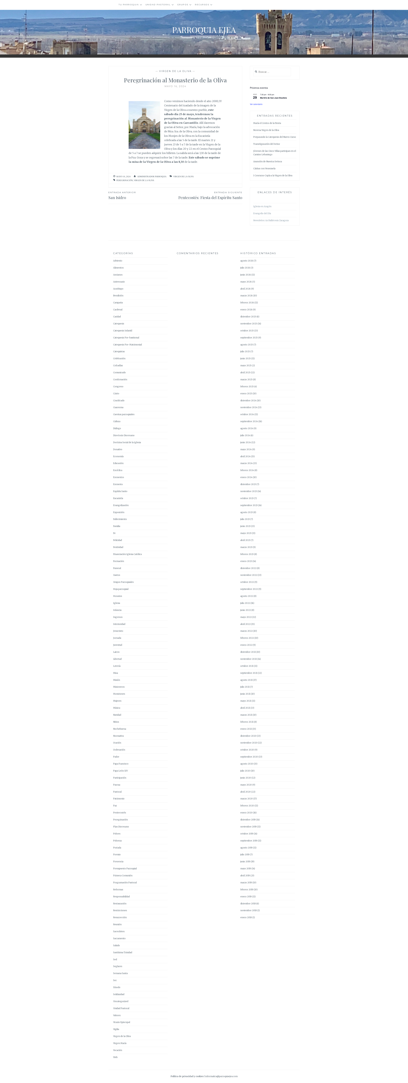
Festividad (118, 547)
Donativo (117, 449)
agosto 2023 (246, 512)
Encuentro (118, 477)
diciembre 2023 (248, 484)
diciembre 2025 (248, 316)
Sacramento (119, 938)
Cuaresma (118, 407)
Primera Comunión (122, 875)
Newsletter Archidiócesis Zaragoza (271, 220)
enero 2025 (246, 393)
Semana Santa (120, 973)
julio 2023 (245, 519)
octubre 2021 (246, 666)
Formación (118, 561)
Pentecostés (119, 812)
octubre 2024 (247, 414)
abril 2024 (245, 456)
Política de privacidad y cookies (187, 1076)
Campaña (118, 302)
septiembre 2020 (249, 756)
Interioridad (119, 624)
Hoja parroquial (120, 589)
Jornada (117, 638)
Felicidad (117, 540)
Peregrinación (124, 180)
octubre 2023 (247, 498)
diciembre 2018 (248, 903)
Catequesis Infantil (122, 330)
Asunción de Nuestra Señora (267, 161)
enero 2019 (246, 896)
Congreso (118, 386)
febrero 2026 (247, 302)
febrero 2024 (247, 470)
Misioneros (119, 687)
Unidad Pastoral (158, 4)
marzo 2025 (246, 379)
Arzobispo (118, 288)
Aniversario (119, 281)
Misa (115, 673)
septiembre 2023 (249, 505)
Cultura (116, 421)
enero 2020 (246, 812)
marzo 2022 (246, 631)
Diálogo (117, 428)
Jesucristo (118, 631)
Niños (116, 722)
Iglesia (116, 603)
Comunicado (119, 372)
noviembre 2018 (248, 910)
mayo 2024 (246, 449)
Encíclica (117, 470)
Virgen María (119, 1043)
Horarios (117, 596)
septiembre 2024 (249, 421)
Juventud (117, 645)
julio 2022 (245, 603)
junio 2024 (245, 442)
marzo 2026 (246, 295)
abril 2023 (245, 540)
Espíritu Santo (120, 491)
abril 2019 (245, 875)
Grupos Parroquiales (123, 582)
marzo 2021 (246, 715)
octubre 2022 (247, 582)
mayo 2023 (245, 533)
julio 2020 (245, 770)
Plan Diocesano (121, 826)
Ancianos (118, 274)
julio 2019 (244, 854)
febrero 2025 (247, 386)
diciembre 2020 (248, 736)
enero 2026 (246, 309)
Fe (114, 533)
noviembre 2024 (248, 407)
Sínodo (116, 987)
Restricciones (120, 910)
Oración (117, 742)
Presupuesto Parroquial (125, 868)
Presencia (118, 861)
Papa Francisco (120, 763)
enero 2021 (246, 729)
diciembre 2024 (248, 400)
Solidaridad (118, 994)
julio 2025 (245, 351)
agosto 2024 (246, 428)
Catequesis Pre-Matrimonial (127, 344)
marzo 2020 (246, 798)
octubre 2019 (246, 833)
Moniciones (119, 694)
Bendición (118, 295)
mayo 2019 (245, 868)
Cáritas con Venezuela (264, 168)
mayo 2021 (245, 701)
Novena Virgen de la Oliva (266, 130)
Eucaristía (118, 498)
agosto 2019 (246, 847)
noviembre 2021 (248, 659)
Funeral (117, 568)
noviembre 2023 (248, 491)
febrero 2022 (247, 638)
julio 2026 (245, 267)
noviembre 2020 (248, 742)
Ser (115, 980)
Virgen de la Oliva (175, 71)
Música (116, 708)
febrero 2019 (246, 889)
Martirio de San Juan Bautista (273, 97)
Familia (116, 526)
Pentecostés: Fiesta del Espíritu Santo (210, 195)
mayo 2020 (246, 784)
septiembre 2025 (249, 337)
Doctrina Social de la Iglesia (127, 442)
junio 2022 (245, 610)
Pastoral (117, 791)
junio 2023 (245, 526)
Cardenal (117, 309)
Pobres (116, 833)
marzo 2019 (246, 882)
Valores (117, 1015)
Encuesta (118, 484)
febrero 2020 (247, 805)
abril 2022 (245, 624)
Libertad (117, 659)
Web (115, 1057)
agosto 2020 (246, 763)
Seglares (117, 966)
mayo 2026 (246, 281)
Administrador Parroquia (151, 176)
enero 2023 (246, 561)
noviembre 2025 (248, 323)
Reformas (118, 889)
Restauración (119, 903)
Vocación (117, 1050)
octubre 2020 (247, 749)
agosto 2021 (246, 680)
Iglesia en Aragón (262, 206)
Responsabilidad (121, 896)
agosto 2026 (246, 260)
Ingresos (118, 617)
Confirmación (120, 379)
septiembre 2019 (248, 840)
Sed (115, 959)
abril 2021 (245, 708)
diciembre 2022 (248, 568)
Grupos (182, 4)
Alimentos (118, 267)
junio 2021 (245, 694)
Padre (116, 756)
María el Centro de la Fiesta (267, 123)
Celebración (119, 358)
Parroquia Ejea (204, 29)
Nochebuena (119, 729)
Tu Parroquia (129, 4)
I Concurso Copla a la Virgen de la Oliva (272, 175)
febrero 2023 (247, 554)
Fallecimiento (120, 519)
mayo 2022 (246, 617)
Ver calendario (256, 104)
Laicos (116, 652)
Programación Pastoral (125, 882)
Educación (118, 463)
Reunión (117, 924)
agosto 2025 (246, 344)
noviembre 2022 (248, 575)
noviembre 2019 (248, 826)
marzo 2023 (246, 547)
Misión (116, 680)
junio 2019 (245, 861)
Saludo (116, 945)
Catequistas (119, 351)
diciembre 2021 (248, 652)
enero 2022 (246, 645)
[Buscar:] (272, 72)
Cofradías (118, 365)
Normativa (118, 736)
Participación (119, 777)
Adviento (117, 260)
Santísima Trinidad (122, 952)
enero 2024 (246, 477)
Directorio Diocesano (124, 435)
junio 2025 (245, 358)
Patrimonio (118, 798)
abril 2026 (245, 288)
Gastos (116, 575)
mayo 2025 (245, 365)
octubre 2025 (247, 330)
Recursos (202, 4)
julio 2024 (245, 435)
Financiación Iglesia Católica (127, 554)
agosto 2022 (246, 596)
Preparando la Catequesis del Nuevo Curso (274, 137)
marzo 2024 (246, 463)
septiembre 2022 (249, 589)
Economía (118, 456)
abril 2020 (245, 791)
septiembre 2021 (248, 673)
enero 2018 (246, 917)
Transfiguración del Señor (266, 144)
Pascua (116, 784)
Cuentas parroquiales (124, 414)
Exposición (118, 512)
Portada (117, 847)
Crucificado (118, 400)
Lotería (116, 666)
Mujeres (117, 701)
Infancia (117, 610)
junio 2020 (245, 777)
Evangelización (121, 505)
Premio (117, 854)
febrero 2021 (246, 722)
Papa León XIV (120, 770)
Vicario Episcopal (121, 1022)
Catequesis (118, 323)
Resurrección (120, 917)
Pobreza (117, 840)
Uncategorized (120, 1001)
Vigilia (116, 1029)
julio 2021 (245, 687)
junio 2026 (245, 274)
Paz (115, 805)
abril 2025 (245, 372)
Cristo (116, 393)
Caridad (117, 316)
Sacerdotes (119, 931)
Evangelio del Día (262, 213)
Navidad (117, 715)
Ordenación (119, 749)
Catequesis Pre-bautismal (126, 337)
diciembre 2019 (248, 819)
